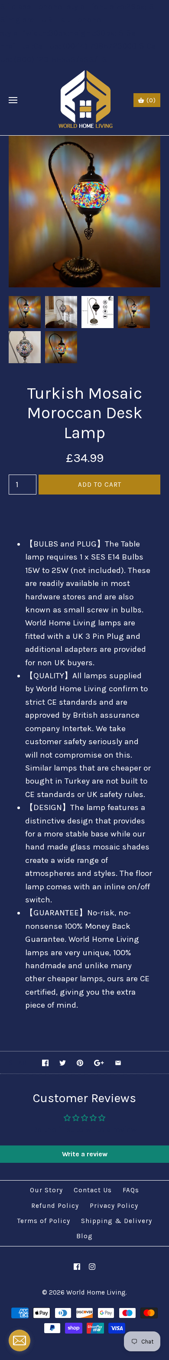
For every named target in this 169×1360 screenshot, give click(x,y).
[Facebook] (77, 1266)
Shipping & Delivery (116, 1221)
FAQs (131, 1190)
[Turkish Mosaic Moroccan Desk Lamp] (84, 142)
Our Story (46, 1190)
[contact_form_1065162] (19, 1340)
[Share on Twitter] (62, 1063)
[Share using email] (118, 1063)
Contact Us (93, 1190)
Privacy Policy (114, 1206)
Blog (84, 1236)
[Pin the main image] (80, 1063)
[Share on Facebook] (45, 1063)
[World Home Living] (84, 100)
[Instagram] (92, 1266)
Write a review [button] (84, 1154)
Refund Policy (55, 1206)
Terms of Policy (43, 1221)
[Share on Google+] (99, 1063)
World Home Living (96, 1292)
